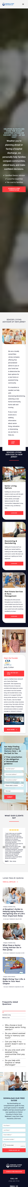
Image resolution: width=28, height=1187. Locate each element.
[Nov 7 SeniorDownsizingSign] (14, 957)
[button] (4, 847)
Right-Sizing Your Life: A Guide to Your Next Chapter (14, 981)
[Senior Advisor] (14, 923)
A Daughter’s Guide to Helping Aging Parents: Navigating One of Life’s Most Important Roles (14, 912)
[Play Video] (14, 719)
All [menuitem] (3, 1012)
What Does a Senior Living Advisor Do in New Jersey (12, 947)
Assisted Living (11, 906)
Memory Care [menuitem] (6, 1017)
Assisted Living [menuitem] (6, 1015)
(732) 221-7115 (14, 1181)
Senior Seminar (11, 976)
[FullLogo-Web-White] (14, 1164)
